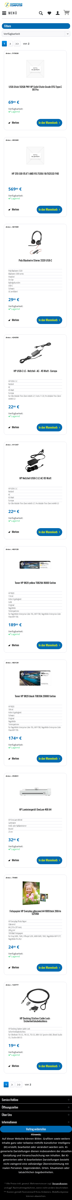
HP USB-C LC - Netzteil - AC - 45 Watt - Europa (35, 371)
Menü (12, 13)
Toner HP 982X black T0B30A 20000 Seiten (35, 696)
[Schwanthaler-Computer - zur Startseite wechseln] (14, 5)
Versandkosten (59, 1183)
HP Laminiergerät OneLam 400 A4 (35, 809)
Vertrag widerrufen (36, 1129)
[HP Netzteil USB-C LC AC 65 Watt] (35, 460)
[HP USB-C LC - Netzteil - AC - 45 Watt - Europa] (35, 353)
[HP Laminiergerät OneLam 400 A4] (35, 791)
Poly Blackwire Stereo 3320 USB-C (35, 260)
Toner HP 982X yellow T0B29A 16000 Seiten (35, 583)
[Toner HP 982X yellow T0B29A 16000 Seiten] (35, 565)
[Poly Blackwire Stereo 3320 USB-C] (35, 242)
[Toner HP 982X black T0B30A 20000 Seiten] (35, 678)
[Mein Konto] (57, 13)
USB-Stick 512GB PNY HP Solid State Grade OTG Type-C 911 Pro (35, 88)
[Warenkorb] (66, 13)
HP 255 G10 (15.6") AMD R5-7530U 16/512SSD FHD (35, 173)
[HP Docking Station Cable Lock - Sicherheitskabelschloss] (35, 1000)
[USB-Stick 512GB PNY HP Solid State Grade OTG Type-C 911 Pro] (35, 69)
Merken (15, 122)
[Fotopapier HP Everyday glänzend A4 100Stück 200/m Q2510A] (35, 893)
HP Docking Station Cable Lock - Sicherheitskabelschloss (35, 1020)
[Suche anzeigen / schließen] (40, 13)
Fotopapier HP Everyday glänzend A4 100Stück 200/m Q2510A (35, 912)
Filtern (7, 26)
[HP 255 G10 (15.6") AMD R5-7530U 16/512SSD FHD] (35, 155)
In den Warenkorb (48, 123)
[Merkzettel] (49, 13)
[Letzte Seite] (17, 43)
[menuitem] (9, 13)
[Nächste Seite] (10, 43)
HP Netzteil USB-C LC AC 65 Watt (35, 478)
